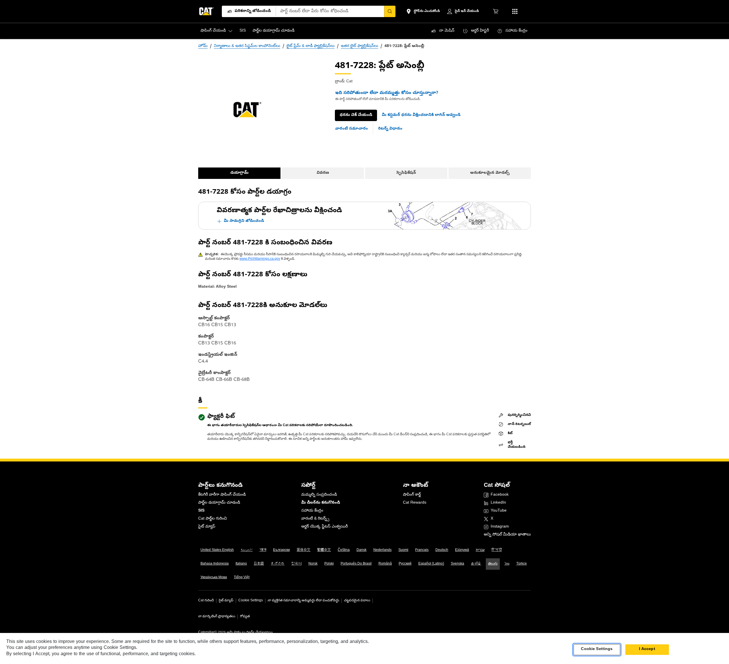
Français (422, 550)
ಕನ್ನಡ (277, 564)
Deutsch (441, 550)
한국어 (296, 564)
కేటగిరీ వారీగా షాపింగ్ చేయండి (222, 495)
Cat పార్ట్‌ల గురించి (212, 519)
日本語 (259, 564)
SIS (201, 511)
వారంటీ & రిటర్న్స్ (315, 519)
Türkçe (521, 564)
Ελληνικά (462, 550)
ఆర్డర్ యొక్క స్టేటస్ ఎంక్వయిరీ (324, 527)
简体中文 (303, 550)
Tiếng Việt (241, 577)
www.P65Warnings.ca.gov (259, 259)
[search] (390, 11)
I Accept (647, 649)
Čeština (344, 550)
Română (385, 564)
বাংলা (262, 550)
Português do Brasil (356, 564)
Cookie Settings (250, 600)
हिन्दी (497, 550)
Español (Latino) (431, 564)
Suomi (403, 550)
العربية (247, 550)
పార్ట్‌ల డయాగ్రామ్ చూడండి (219, 503)
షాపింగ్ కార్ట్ (412, 495)
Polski (329, 564)
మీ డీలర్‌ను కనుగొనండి (320, 503)
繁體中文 (324, 550)
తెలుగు (492, 564)
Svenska (457, 564)
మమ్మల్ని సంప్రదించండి (319, 495)
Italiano (241, 564)
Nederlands (382, 550)
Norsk (313, 564)
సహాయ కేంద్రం (312, 511)
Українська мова (213, 577)
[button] (421, 115)
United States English (217, 550)
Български (281, 550)
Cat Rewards (414, 503)
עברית (480, 550)
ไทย (506, 564)
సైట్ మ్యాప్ (206, 527)
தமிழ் (476, 564)
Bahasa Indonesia (214, 564)
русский (405, 564)
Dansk (361, 550)
